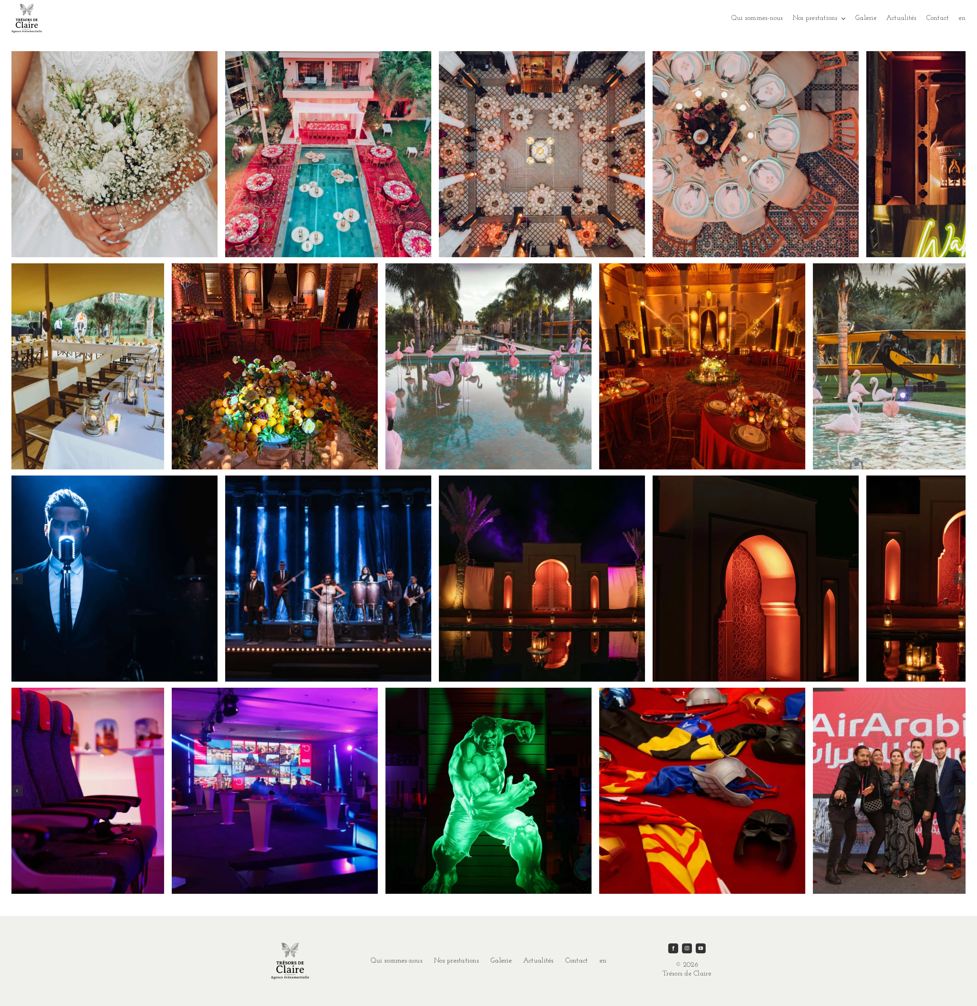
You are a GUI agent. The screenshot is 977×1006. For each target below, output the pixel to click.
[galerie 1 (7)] (756, 54)
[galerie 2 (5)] (702, 266)
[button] (17, 154)
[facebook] (673, 948)
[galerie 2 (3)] (275, 266)
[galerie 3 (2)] (114, 479)
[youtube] (701, 948)
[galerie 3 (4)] (542, 479)
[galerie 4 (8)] (702, 691)
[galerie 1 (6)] (542, 54)
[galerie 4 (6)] (275, 691)
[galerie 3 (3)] (328, 479)
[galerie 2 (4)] (488, 266)
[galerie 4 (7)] (488, 691)
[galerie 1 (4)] (114, 54)
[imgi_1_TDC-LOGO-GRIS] (26, 7)
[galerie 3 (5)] (756, 479)
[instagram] (687, 948)
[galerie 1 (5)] (328, 54)
